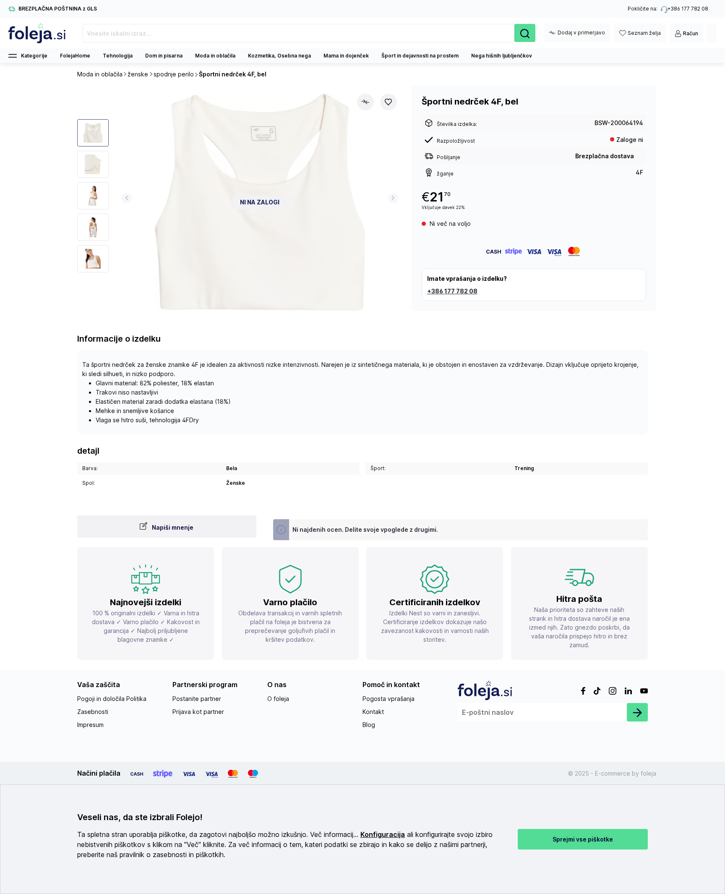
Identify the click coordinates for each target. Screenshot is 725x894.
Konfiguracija (382, 834)
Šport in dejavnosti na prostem (420, 55)
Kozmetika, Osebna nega (279, 55)
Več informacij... (334, 834)
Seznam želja (644, 33)
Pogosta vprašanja (388, 698)
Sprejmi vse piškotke (583, 839)
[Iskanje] (524, 33)
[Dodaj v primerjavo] (365, 102)
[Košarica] (712, 33)
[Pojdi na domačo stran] (37, 33)
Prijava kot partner (198, 711)
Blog (368, 724)
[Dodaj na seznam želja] (388, 102)
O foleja (278, 698)
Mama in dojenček (346, 55)
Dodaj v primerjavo (581, 32)
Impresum (90, 724)
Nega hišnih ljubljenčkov (501, 55)
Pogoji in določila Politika (111, 698)
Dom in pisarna (164, 55)
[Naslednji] (393, 198)
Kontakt (373, 711)
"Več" (192, 844)
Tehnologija (118, 55)
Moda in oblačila (215, 55)
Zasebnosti (92, 711)
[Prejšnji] (126, 198)
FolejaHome (75, 55)
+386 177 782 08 (452, 291)
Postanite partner (196, 698)
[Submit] (637, 712)
